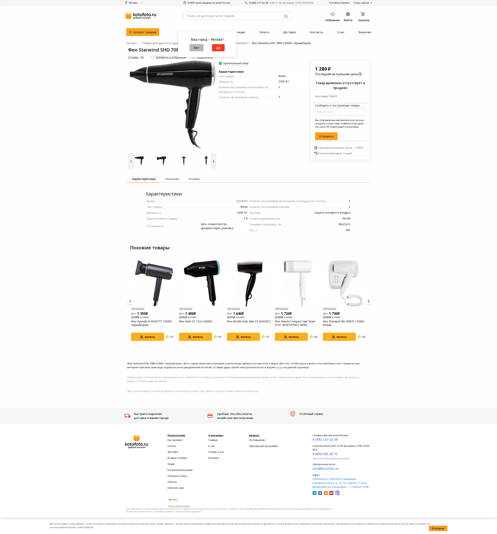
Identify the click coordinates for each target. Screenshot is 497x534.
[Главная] (131, 43)
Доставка (173, 452)
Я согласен (438, 528)
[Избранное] (152, 57)
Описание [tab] (172, 179)
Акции (171, 464)
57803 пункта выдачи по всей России (208, 2)
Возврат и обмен (177, 458)
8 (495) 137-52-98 (258, 2)
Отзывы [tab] (194, 179)
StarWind (242, 201)
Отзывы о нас (216, 452)
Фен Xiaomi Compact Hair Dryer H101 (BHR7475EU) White (295, 323)
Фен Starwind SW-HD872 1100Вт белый (344, 323)
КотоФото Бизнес (339, 2)
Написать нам (176, 488)
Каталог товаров (144, 32)
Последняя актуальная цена (337, 74)
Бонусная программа (180, 470)
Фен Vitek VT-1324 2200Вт (196, 321)
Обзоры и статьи (177, 476)
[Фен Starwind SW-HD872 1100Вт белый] (346, 283)
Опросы (172, 481)
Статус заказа (362, 2)
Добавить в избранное (171, 57)
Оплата (172, 446)
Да (218, 48)
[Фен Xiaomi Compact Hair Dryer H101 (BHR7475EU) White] (298, 283)
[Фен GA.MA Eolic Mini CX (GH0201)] (250, 283)
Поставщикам (257, 440)
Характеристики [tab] (144, 179)
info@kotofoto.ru (326, 468)
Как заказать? (175, 440)
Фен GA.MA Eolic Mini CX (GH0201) (249, 321)
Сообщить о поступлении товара (337, 105)
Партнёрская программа (263, 446)
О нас (211, 446)
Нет (196, 48)
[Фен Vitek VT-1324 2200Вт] (202, 283)
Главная (213, 440)
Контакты (213, 458)
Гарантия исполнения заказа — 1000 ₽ (340, 147)
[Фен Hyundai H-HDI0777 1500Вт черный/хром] (154, 283)
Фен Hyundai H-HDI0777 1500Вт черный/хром (151, 323)
